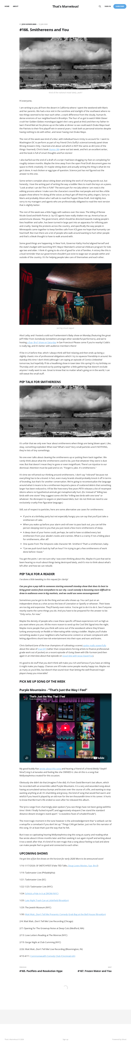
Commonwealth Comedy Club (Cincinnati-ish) (52, 956)
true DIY (42, 648)
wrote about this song (50, 768)
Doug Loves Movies (77, 865)
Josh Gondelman (29, 24)
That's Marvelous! (65, 6)
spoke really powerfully (94, 645)
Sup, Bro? (92, 865)
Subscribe (120, 6)
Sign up (65, 1039)
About (15, 6)
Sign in (108, 6)
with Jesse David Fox (77, 655)
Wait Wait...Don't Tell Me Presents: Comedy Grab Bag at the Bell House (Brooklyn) (65, 914)
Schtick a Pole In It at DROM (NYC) (41, 893)
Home (7, 6)
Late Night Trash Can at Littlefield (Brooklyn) (47, 900)
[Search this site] (100, 6)
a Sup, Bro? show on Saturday (41, 342)
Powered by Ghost (119, 1039)
